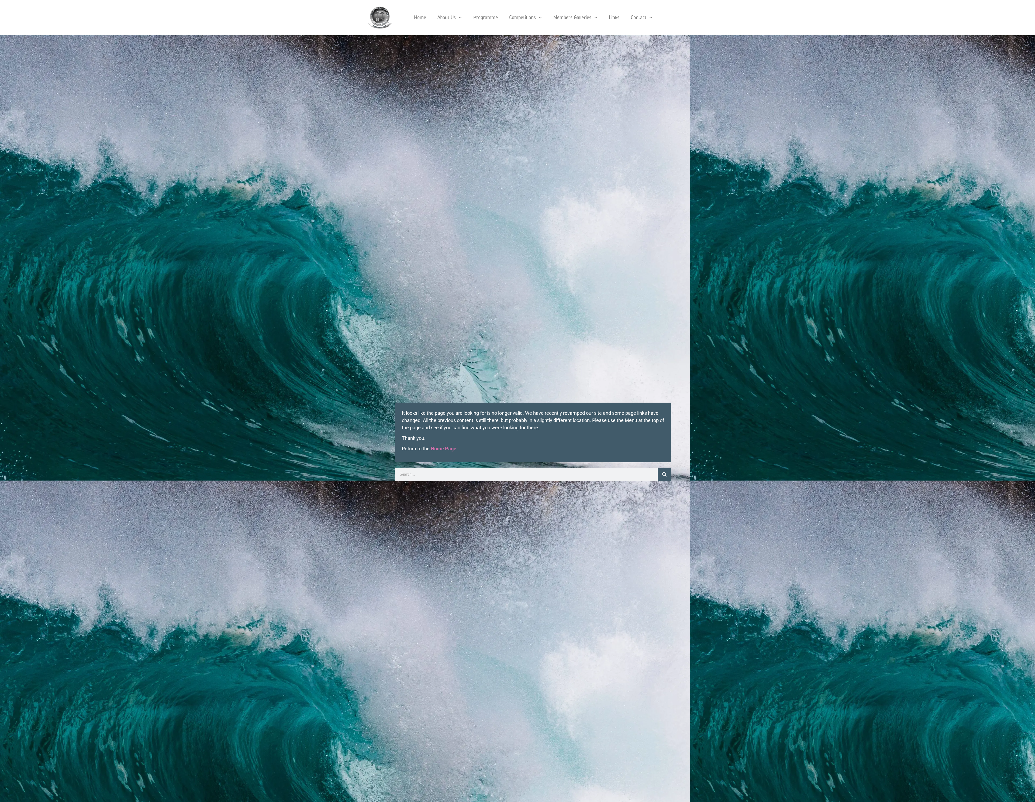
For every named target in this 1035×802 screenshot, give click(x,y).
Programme (485, 17)
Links (614, 17)
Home (420, 17)
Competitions (522, 17)
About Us (446, 17)
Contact (638, 17)
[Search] (664, 474)
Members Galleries (572, 17)
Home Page (443, 448)
